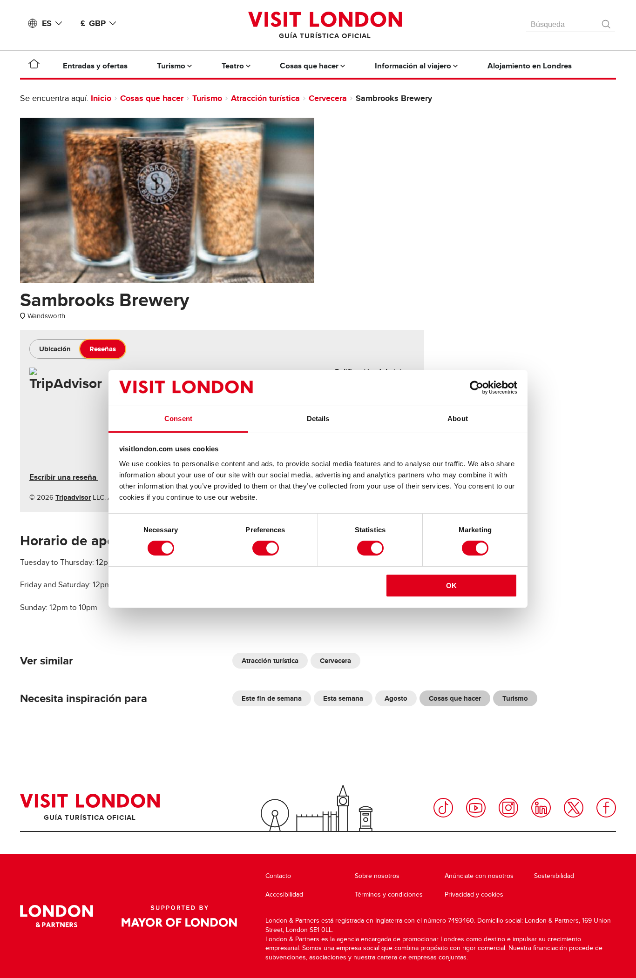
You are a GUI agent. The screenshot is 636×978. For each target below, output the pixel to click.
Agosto (396, 698)
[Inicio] (34, 65)
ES (47, 23)
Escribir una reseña (63, 477)
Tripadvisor (73, 497)
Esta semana (343, 698)
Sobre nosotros (377, 875)
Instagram (508, 807)
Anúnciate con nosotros (479, 875)
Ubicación (55, 349)
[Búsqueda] (606, 22)
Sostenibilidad (554, 875)
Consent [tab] (178, 418)
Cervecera (328, 98)
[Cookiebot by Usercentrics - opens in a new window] (476, 388)
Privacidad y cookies (474, 894)
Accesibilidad (284, 894)
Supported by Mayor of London (179, 916)
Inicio (101, 98)
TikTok (443, 807)
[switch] (265, 548)
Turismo (207, 98)
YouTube (476, 807)
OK (451, 585)
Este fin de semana (272, 698)
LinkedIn (541, 807)
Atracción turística (265, 98)
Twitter (573, 807)
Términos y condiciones (389, 894)
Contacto (278, 875)
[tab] (55, 349)
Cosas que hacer (151, 98)
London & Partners (56, 916)
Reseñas (102, 349)
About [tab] (457, 418)
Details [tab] (318, 418)
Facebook (606, 807)
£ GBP (93, 23)
